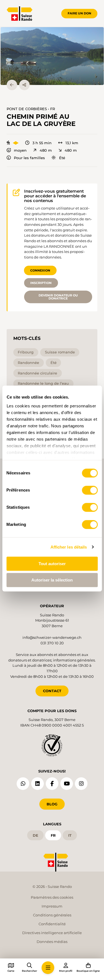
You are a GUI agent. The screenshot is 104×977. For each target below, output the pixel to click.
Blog (52, 804)
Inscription (41, 283)
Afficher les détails (68, 547)
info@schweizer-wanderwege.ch (52, 637)
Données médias (52, 941)
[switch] (90, 490)
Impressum (52, 906)
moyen (20, 150)
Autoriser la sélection (52, 580)
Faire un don (79, 13)
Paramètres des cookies (52, 897)
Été (62, 158)
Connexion (40, 270)
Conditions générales (52, 915)
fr (53, 835)
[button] (52, 56)
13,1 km (71, 143)
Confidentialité (52, 924)
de (35, 835)
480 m (46, 150)
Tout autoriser (52, 563)
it (70, 835)
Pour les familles (29, 158)
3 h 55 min (42, 143)
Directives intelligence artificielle (52, 933)
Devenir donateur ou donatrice (58, 296)
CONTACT (52, 691)
